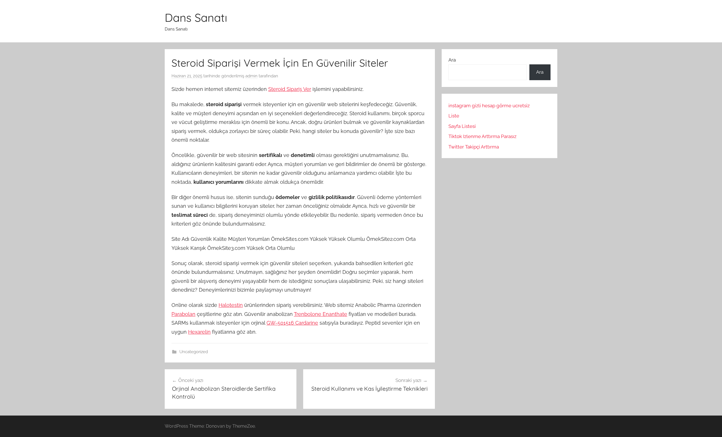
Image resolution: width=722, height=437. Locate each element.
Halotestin (231, 305)
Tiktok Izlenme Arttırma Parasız (482, 136)
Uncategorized (193, 351)
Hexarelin (199, 332)
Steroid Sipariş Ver (289, 89)
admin (251, 75)
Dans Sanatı (196, 17)
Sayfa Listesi (462, 126)
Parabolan (183, 314)
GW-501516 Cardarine (292, 323)
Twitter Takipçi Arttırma (473, 147)
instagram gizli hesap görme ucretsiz (489, 105)
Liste (453, 116)
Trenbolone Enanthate (320, 314)
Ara (452, 60)
